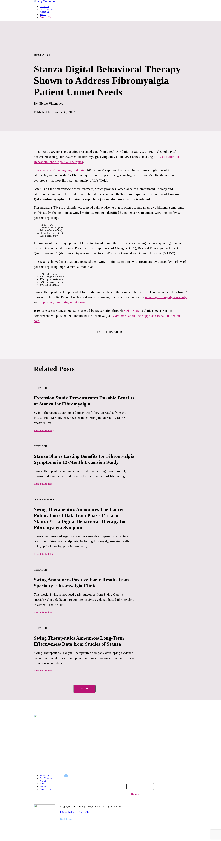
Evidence (44, 6)
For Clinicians (46, 9)
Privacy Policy (67, 812)
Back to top (66, 819)
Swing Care (132, 310)
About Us (44, 12)
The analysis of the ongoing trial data (59, 170)
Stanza (43, 14)
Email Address (133, 781)
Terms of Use (84, 812)
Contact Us (45, 17)
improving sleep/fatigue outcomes (63, 302)
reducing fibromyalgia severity (166, 297)
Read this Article (44, 430)
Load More (84, 689)
